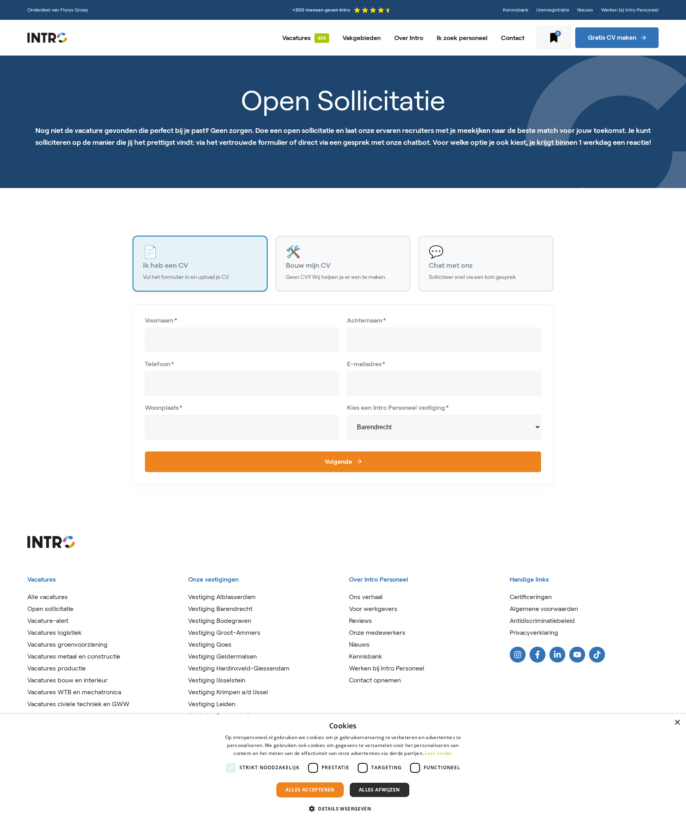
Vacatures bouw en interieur (67, 680)
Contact (512, 38)
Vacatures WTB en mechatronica (74, 692)
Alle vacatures (47, 597)
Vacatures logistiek (54, 632)
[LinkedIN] (557, 655)
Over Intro (408, 38)
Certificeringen (531, 597)
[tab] (200, 264)
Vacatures (296, 38)
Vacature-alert (47, 620)
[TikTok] (597, 655)
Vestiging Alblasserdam (222, 597)
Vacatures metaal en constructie (73, 656)
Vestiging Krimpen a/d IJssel (228, 692)
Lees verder (438, 753)
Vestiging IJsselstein (216, 680)
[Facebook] (537, 655)
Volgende (338, 461)
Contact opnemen (375, 680)
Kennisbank (515, 9)
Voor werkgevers (373, 608)
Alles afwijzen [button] (379, 789)
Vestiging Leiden (211, 704)
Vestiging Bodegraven (219, 620)
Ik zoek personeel (462, 38)
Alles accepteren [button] (309, 789)
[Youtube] (577, 655)
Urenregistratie (552, 9)
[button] (343, 808)
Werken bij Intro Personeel (630, 9)
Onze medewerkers (377, 632)
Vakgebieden (362, 38)
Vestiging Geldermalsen (222, 656)
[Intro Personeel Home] (47, 38)
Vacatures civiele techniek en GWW (78, 704)
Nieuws (585, 9)
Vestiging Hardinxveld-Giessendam (238, 668)
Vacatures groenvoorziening (67, 644)
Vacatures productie (56, 668)
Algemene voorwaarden (544, 608)
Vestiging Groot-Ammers (224, 632)
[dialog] (343, 769)
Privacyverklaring (534, 632)
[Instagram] (518, 655)
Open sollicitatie (50, 608)
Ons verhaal (366, 597)
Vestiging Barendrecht (220, 608)
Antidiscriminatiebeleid (542, 620)
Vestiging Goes (209, 644)
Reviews (360, 620)
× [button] (677, 723)
